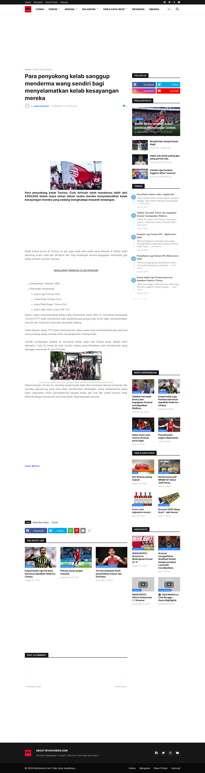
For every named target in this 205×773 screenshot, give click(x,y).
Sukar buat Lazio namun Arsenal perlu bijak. (141, 437)
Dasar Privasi (51, 2)
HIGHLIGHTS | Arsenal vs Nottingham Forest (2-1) (142, 557)
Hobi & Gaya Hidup (114, 9)
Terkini (52, 9)
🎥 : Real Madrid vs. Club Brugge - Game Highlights (168, 597)
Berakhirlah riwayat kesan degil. (164, 143)
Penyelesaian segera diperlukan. (168, 436)
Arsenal (70, 9)
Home (28, 69)
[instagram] (174, 2)
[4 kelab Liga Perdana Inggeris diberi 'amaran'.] (140, 174)
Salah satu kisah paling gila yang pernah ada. (165, 157)
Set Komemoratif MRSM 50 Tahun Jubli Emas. (167, 479)
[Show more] (89, 530)
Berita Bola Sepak (42, 69)
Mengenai (38, 2)
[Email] (83, 530)
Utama (28, 2)
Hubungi (64, 2)
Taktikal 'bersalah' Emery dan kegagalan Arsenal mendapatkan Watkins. (142, 402)
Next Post (120, 686)
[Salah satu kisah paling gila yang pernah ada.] (140, 159)
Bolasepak (89, 9)
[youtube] (179, 2)
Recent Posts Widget (139, 299)
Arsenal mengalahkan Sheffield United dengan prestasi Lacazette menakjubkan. (167, 560)
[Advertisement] (102, 41)
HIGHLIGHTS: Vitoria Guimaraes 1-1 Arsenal (142, 597)
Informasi (138, 9)
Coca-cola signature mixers (141, 511)
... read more (143, 203)
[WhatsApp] (70, 530)
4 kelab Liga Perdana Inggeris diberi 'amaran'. (163, 171)
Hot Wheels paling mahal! (142, 478)
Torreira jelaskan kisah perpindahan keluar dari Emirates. (109, 573)
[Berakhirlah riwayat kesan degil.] (140, 145)
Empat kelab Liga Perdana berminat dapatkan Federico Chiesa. (40, 573)
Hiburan (154, 9)
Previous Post (34, 686)
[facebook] (165, 2)
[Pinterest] (76, 530)
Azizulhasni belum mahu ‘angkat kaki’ (156, 194)
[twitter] (169, 2)
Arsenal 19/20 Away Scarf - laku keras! (169, 511)
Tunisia (55, 522)
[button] (169, 9)
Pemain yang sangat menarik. (71, 572)
